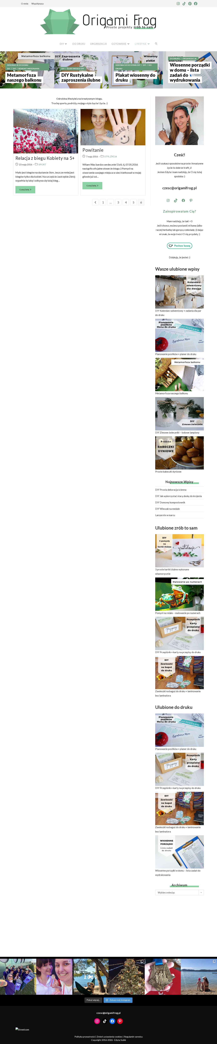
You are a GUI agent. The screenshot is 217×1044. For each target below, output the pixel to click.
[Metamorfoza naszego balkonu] (27, 69)
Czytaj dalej (27, 188)
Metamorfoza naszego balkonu (171, 393)
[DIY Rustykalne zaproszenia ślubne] (81, 69)
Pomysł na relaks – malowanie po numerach (177, 613)
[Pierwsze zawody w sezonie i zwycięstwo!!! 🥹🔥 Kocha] (54, 977)
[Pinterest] (190, 3)
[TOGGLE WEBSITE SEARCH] (156, 44)
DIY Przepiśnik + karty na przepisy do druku (178, 652)
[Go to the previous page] (95, 202)
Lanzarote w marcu (165, 515)
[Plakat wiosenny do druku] (135, 69)
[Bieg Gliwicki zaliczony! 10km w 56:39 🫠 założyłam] (163, 977)
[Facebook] (195, 3)
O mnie (24, 3)
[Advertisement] (179, 923)
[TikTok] (176, 200)
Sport (42, 164)
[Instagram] (178, 3)
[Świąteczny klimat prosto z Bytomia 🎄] (126, 977)
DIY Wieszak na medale (167, 508)
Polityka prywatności (85, 1036)
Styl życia (110, 156)
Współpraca (37, 3)
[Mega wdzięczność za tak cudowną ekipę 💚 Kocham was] (18, 977)
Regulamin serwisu (133, 1036)
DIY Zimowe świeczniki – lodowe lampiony (177, 432)
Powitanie (92, 150)
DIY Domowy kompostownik (170, 502)
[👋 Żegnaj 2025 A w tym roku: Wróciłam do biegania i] (90, 977)
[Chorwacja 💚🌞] (199, 977)
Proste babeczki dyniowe (168, 471)
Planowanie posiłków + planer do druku (175, 354)
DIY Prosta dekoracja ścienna (170, 489)
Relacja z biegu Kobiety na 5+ (45, 158)
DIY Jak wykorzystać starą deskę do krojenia (178, 496)
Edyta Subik (120, 1040)
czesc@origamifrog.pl (179, 188)
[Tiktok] (184, 3)
